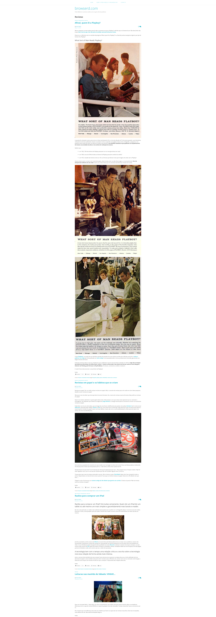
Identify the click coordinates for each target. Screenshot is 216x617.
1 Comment (104, 568)
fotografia (94, 377)
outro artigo (100, 358)
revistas (108, 377)
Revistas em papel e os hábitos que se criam (96, 382)
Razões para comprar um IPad (89, 495)
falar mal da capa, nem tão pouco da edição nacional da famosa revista (97, 32)
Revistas (86, 20)
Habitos (94, 490)
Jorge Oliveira (106, 401)
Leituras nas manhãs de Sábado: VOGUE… (95, 574)
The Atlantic (117, 474)
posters (101, 377)
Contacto (123, 2)
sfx (99, 490)
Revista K (129, 406)
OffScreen (77, 407)
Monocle (112, 545)
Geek (76, 493)
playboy (98, 377)
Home (91, 2)
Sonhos (101, 490)
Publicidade (105, 377)
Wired (94, 407)
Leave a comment (113, 377)
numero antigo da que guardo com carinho (106, 480)
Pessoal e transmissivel (79, 20)
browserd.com (86, 8)
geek (95, 568)
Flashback (80, 356)
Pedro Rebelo (78, 26)
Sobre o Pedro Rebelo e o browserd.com (107, 2)
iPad (97, 568)
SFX (99, 407)
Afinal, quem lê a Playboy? (88, 22)
